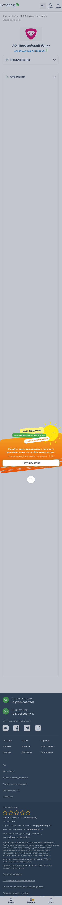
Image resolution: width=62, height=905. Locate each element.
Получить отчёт (31, 463)
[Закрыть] (31, 479)
